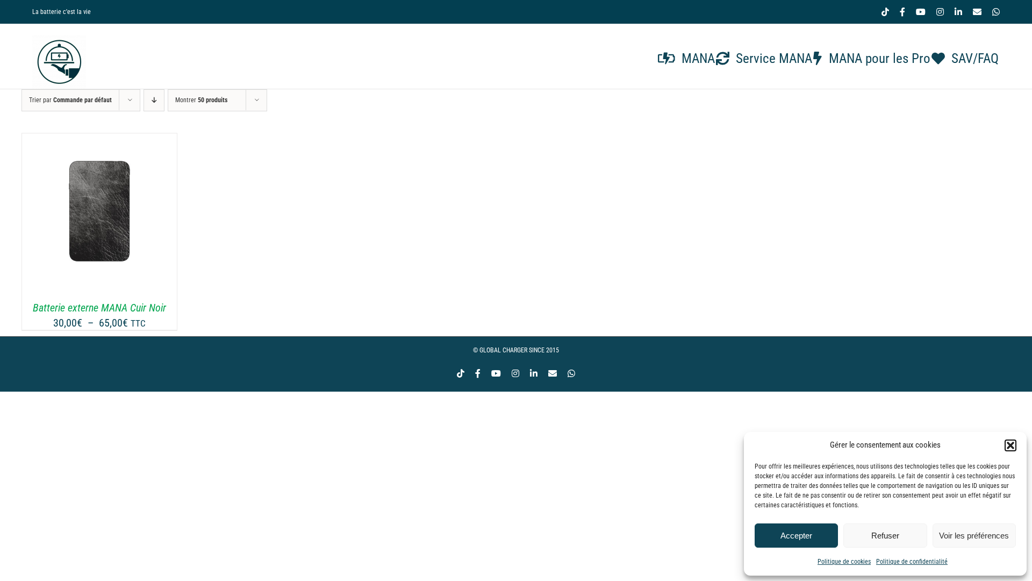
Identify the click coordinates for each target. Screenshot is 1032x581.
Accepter (796, 535)
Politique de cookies (844, 561)
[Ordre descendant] (154, 100)
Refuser (885, 535)
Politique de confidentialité (912, 561)
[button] (1010, 445)
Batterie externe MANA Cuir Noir (99, 307)
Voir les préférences (974, 535)
